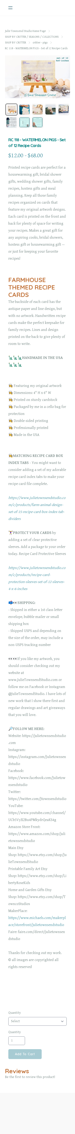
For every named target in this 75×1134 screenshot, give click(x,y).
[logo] (43, 7)
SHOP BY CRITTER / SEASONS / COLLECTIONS (32, 37)
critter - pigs (40, 42)
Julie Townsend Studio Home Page (25, 31)
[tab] (11, 109)
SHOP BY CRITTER (15, 42)
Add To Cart (25, 1054)
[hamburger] (10, 7)
